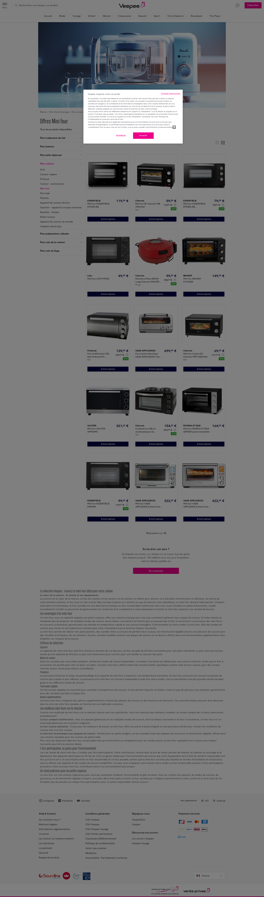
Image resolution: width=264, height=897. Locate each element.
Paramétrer (121, 135)
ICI (174, 127)
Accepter (143, 135)
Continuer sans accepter (170, 93)
